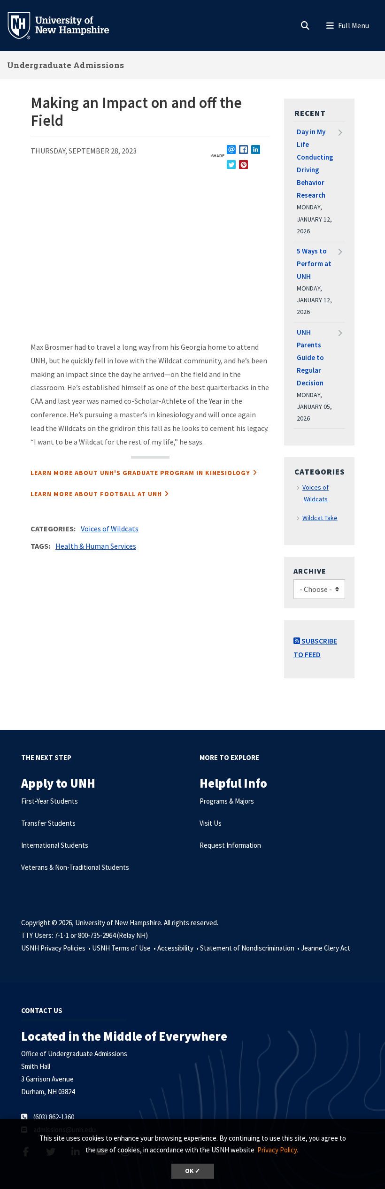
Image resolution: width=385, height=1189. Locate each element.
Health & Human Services (95, 546)
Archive (309, 570)
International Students (54, 845)
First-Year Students (49, 801)
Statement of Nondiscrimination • (250, 948)
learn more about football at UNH (96, 494)
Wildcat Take (320, 518)
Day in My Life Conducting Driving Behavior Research (315, 163)
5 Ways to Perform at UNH (314, 263)
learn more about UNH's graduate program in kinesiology (140, 472)
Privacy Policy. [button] (277, 1149)
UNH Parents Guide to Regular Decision (310, 357)
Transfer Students (48, 823)
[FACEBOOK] (243, 149)
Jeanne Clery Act (325, 948)
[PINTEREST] (243, 164)
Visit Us (211, 823)
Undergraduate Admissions (65, 65)
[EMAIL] (231, 149)
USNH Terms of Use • (124, 948)
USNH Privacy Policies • (56, 948)
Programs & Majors (227, 801)
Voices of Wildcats (110, 528)
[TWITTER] (231, 164)
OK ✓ (192, 1171)
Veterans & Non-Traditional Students (75, 867)
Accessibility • (178, 948)
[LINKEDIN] (255, 149)
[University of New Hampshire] (65, 25)
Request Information (230, 845)
